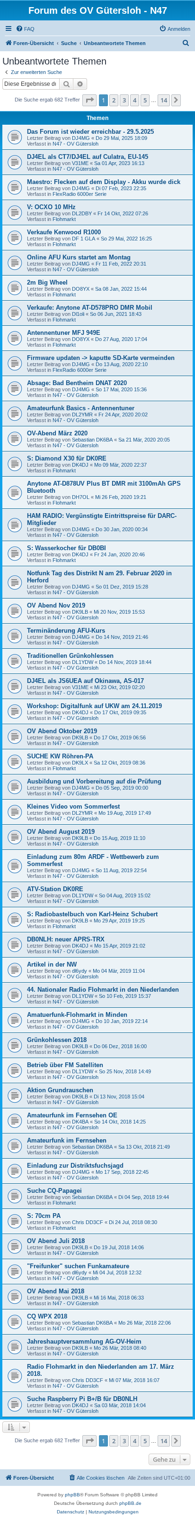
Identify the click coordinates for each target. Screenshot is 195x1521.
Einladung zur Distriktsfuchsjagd (75, 1165)
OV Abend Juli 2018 (56, 1240)
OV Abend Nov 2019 (56, 605)
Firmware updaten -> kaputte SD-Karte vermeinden (101, 357)
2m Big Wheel (47, 282)
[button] (89, 100)
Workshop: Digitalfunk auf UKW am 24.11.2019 (94, 706)
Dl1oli (78, 314)
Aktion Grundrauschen (60, 1090)
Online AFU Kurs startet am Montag (79, 257)
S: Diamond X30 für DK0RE (66, 458)
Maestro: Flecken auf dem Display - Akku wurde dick (103, 181)
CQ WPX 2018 (47, 1316)
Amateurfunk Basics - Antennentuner (80, 408)
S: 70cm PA (44, 1215)
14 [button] (163, 100)
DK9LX (80, 762)
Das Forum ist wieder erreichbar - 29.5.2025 (90, 131)
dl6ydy (79, 971)
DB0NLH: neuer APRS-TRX (66, 939)
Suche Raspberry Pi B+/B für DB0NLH (82, 1398)
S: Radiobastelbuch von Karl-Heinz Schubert (92, 914)
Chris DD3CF (87, 1222)
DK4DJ (80, 465)
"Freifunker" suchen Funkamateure (78, 1266)
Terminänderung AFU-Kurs (66, 630)
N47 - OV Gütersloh (75, 144)
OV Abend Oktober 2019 (62, 731)
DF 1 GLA (83, 238)
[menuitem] (25, 29)
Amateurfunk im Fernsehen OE (72, 1115)
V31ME (80, 163)
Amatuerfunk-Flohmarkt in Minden (77, 1014)
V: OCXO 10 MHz (51, 207)
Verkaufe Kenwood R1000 (64, 232)
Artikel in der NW (52, 964)
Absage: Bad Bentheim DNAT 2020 (77, 383)
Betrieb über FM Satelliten (65, 1065)
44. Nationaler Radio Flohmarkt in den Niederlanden (103, 989)
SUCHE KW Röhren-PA (60, 756)
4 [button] (134, 100)
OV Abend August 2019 (61, 831)
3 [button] (124, 100)
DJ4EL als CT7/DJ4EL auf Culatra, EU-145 (87, 156)
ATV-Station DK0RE (55, 889)
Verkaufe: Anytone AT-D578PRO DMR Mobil (89, 307)
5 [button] (145, 100)
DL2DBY (82, 213)
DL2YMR (82, 414)
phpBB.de (130, 1503)
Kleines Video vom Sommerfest (73, 806)
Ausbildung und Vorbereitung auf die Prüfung (94, 781)
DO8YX (80, 289)
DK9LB (80, 612)
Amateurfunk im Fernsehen (66, 1140)
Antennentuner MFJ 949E (63, 332)
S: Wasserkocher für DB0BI (66, 548)
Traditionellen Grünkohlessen (70, 655)
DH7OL (80, 497)
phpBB (72, 1494)
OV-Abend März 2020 (57, 433)
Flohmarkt (64, 219)
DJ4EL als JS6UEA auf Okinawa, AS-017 (85, 680)
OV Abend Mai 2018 (55, 1291)
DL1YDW (82, 662)
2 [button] (113, 100)
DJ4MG (81, 138)
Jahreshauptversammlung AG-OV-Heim (84, 1341)
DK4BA (80, 1122)
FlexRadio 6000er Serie (79, 194)
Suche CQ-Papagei (54, 1190)
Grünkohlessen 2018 (57, 1039)
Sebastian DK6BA (92, 439)
